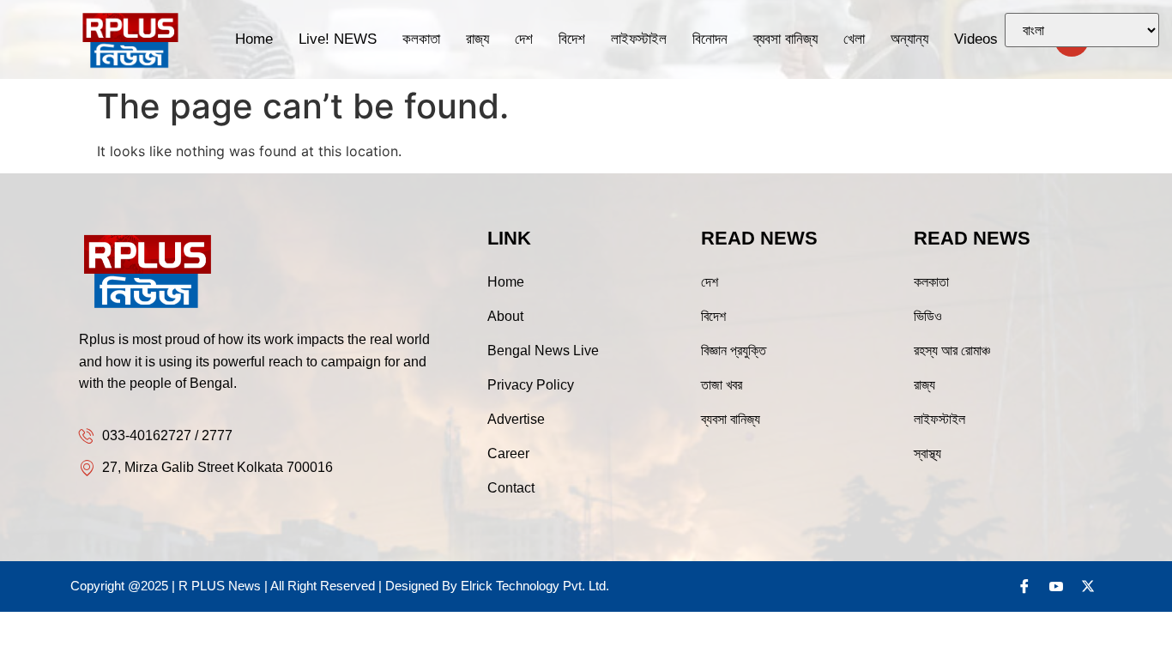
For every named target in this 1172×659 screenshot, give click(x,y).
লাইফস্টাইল (639, 39)
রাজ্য (477, 39)
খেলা (854, 39)
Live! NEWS (338, 39)
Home (254, 39)
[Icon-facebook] (1024, 586)
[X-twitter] (1088, 586)
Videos (976, 39)
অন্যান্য (909, 39)
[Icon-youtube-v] (1056, 586)
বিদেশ (572, 39)
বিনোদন (710, 39)
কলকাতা (421, 39)
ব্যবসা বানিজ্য (785, 39)
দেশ (524, 39)
